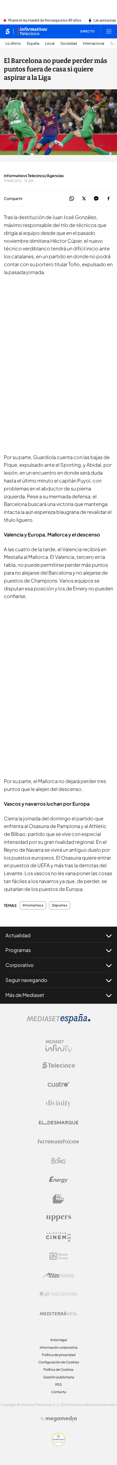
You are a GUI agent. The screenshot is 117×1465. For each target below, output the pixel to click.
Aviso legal (58, 1340)
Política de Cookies (58, 1369)
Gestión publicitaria (58, 1377)
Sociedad (68, 43)
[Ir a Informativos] (32, 31)
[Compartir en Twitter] (84, 199)
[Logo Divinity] (58, 1103)
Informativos (33, 905)
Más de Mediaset (24, 995)
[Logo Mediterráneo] (58, 1313)
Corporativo (19, 965)
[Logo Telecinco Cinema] (58, 1237)
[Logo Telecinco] (58, 1065)
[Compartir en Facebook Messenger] (96, 199)
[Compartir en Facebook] (108, 199)
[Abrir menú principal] (109, 31)
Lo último (13, 43)
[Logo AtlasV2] (59, 1275)
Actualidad (17, 935)
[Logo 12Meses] (59, 1256)
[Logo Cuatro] (58, 1084)
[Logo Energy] (58, 1180)
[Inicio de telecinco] (7, 31)
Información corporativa (59, 1347)
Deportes (59, 905)
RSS (58, 1384)
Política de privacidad (58, 1355)
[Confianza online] (58, 1445)
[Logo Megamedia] (61, 1419)
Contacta (58, 1392)
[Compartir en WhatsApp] (71, 199)
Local (49, 43)
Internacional (93, 43)
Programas (18, 950)
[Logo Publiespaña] (58, 1294)
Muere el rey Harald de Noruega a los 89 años (44, 20)
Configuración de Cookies (58, 1362)
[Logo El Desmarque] (58, 1122)
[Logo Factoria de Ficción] (58, 1141)
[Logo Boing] (58, 1160)
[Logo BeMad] (58, 1199)
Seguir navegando (26, 980)
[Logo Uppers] (58, 1218)
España (33, 43)
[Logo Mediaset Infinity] (58, 1046)
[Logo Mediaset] (58, 1022)
